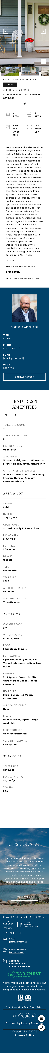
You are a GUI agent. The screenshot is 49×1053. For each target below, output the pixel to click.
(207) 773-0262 (16, 952)
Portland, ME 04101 (20, 966)
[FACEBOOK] (16, 1015)
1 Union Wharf (17, 963)
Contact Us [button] (24, 897)
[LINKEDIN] (27, 1015)
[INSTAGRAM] (21, 1015)
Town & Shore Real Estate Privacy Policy (24, 1007)
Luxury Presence (32, 1023)
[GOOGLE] (33, 1015)
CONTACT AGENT (24, 377)
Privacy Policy (24, 1035)
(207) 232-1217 (11, 348)
